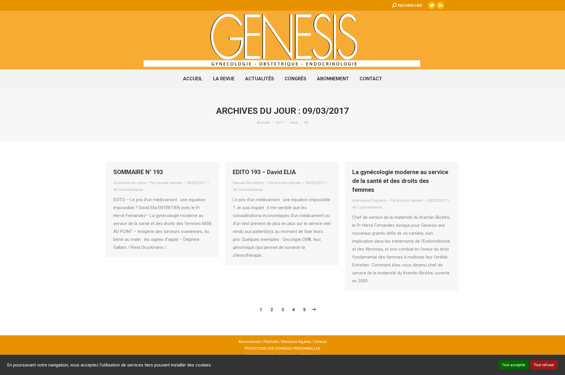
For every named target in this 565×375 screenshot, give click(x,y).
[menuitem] (193, 79)
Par (166, 183)
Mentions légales (295, 341)
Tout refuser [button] (544, 365)
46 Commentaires (128, 189)
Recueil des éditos (248, 183)
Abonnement (249, 341)
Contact (320, 341)
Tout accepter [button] (513, 365)
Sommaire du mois (129, 183)
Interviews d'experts (369, 200)
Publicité (271, 341)
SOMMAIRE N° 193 (138, 172)
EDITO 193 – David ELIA (264, 172)
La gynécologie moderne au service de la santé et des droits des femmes (400, 181)
